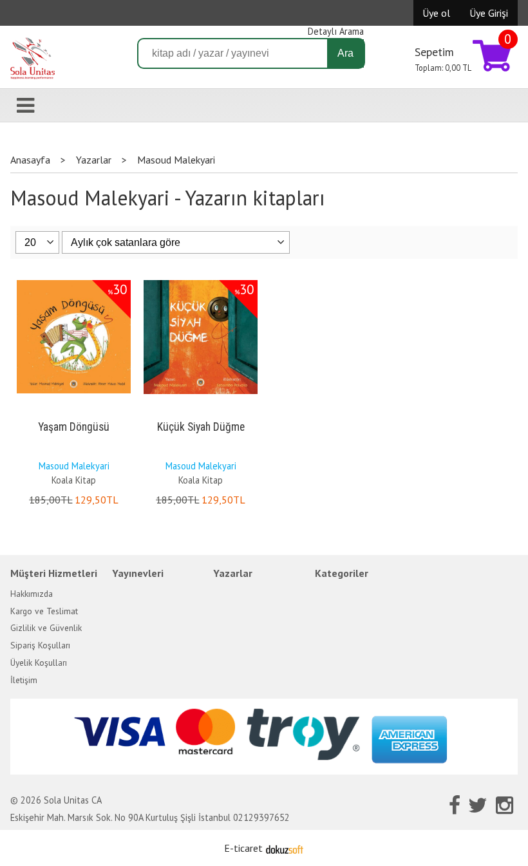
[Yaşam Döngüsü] (74, 282)
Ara (345, 53)
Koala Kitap (74, 480)
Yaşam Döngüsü (73, 426)
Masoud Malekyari (74, 466)
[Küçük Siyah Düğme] (201, 282)
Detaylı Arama (336, 31)
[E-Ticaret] (284, 848)
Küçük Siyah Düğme (201, 426)
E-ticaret (243, 848)
